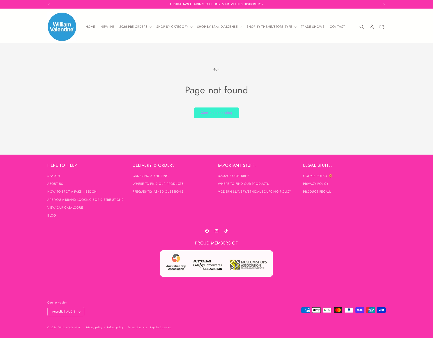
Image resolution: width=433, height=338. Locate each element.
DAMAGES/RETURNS (234, 176)
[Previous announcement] (49, 4)
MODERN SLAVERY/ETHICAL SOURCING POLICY (254, 192)
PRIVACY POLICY (315, 184)
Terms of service (137, 327)
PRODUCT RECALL (317, 192)
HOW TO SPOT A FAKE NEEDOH (72, 192)
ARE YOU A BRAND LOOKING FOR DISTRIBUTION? (85, 199)
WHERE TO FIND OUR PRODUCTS (158, 184)
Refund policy (115, 327)
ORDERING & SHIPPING (151, 176)
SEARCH (53, 176)
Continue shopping (217, 112)
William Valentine (69, 327)
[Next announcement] (384, 4)
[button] (135, 26)
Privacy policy (94, 327)
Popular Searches (160, 327)
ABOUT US (55, 184)
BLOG (51, 215)
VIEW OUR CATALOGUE (65, 207)
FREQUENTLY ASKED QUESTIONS (158, 192)
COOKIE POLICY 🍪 (318, 176)
